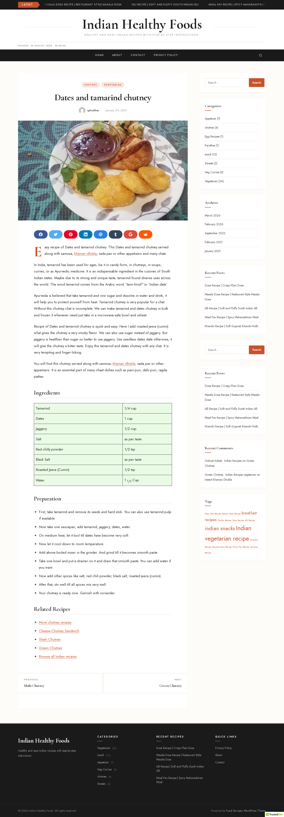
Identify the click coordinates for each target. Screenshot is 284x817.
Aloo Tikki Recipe (213, 513)
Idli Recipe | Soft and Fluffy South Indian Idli (163, 4)
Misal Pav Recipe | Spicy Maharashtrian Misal (239, 4)
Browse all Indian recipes (58, 656)
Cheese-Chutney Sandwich (59, 630)
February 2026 (214, 224)
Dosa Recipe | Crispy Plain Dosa (224, 285)
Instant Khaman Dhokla (218, 480)
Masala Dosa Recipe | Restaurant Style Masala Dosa (81, 4)
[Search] (260, 55)
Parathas (210, 145)
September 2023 (215, 233)
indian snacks (220, 528)
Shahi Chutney (50, 639)
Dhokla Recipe (224, 520)
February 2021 (214, 242)
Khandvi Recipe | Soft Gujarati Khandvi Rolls (231, 326)
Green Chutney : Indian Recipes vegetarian (230, 475)
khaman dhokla (85, 253)
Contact (138, 55)
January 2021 (213, 251)
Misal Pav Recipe (241, 546)
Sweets (209, 163)
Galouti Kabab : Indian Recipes (223, 461)
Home (99, 55)
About (117, 55)
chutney (90, 84)
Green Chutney (50, 647)
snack (208, 154)
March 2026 (212, 215)
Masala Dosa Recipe (222, 546)
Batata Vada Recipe (231, 513)
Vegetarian (112, 84)
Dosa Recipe (238, 520)
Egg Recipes (212, 136)
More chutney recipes (55, 622)
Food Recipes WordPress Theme (246, 811)
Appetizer (210, 118)
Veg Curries (212, 172)
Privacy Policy (166, 55)
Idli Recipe (250, 520)
